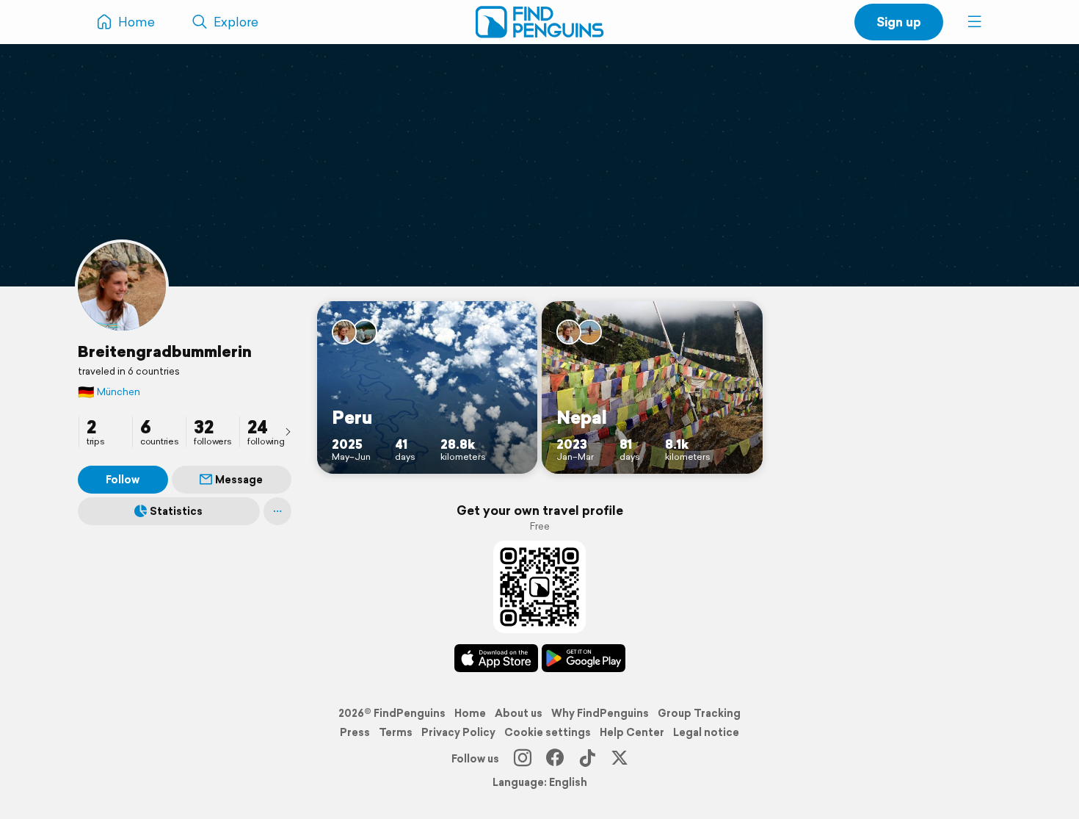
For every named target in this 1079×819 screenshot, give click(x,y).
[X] (619, 758)
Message (239, 479)
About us (518, 713)
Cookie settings (547, 732)
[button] (974, 22)
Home (470, 713)
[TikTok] (587, 758)
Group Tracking (699, 713)
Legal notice (706, 732)
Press (355, 732)
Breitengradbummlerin (165, 351)
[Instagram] (522, 758)
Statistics (176, 511)
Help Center (632, 732)
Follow (122, 479)
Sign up (898, 21)
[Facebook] (555, 758)
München (109, 392)
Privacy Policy (458, 732)
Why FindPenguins (600, 713)
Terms (396, 732)
